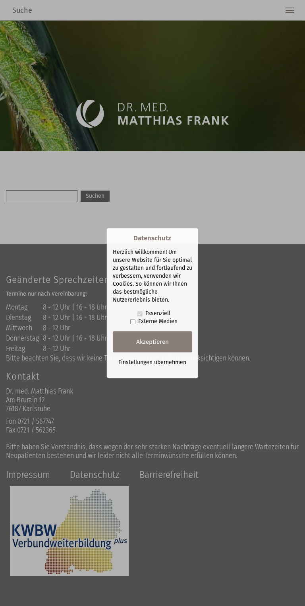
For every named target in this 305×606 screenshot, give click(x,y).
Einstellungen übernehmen (152, 362)
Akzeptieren (152, 341)
